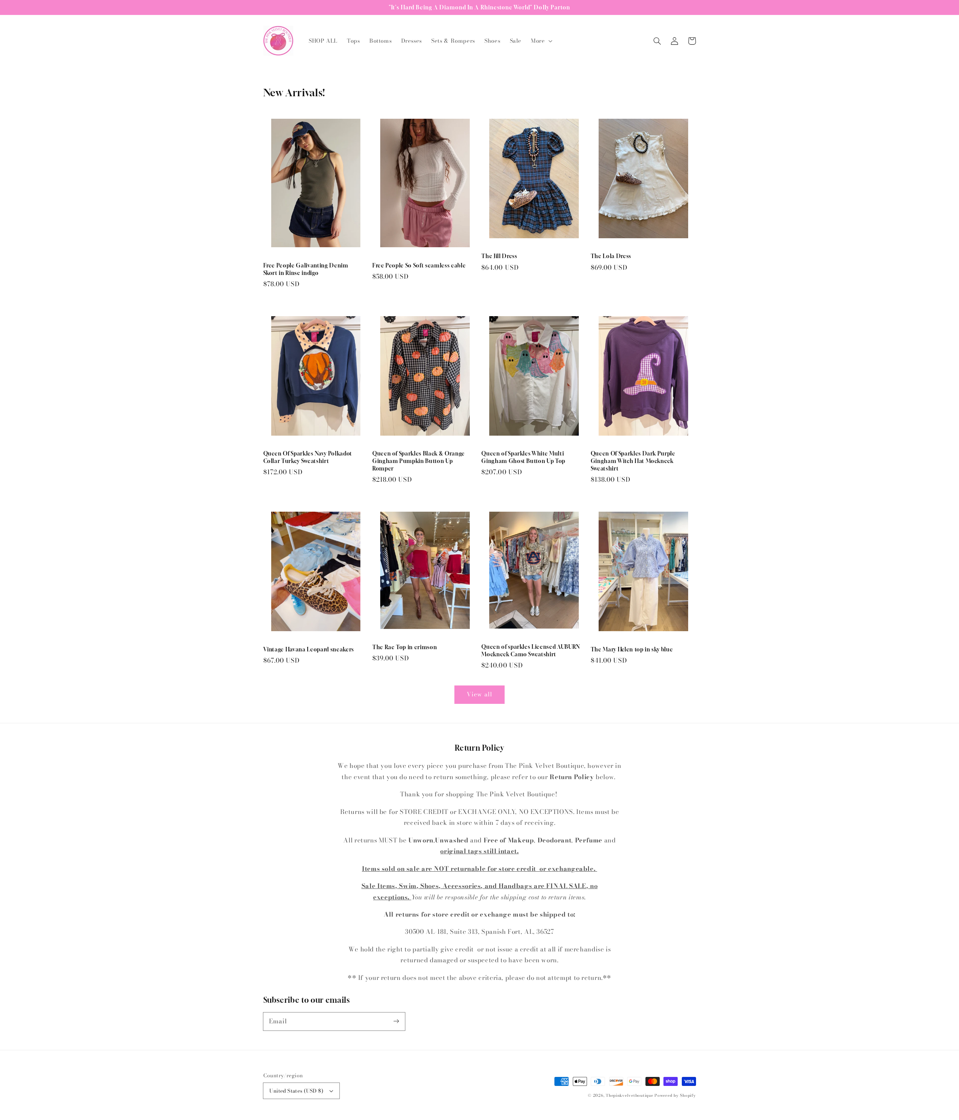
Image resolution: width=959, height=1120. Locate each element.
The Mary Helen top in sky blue (632, 649)
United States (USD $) (296, 1091)
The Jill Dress (499, 256)
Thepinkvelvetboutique (629, 1095)
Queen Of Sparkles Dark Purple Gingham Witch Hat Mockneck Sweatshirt (633, 460)
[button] (541, 41)
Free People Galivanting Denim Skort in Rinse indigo (305, 269)
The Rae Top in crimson (404, 647)
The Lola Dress (611, 256)
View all (479, 694)
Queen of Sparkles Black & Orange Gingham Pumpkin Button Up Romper (418, 460)
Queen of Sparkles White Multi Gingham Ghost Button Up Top (523, 457)
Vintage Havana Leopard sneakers (308, 649)
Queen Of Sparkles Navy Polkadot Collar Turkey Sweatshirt (307, 457)
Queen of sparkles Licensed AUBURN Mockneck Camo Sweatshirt (530, 650)
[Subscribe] (396, 1021)
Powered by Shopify (675, 1095)
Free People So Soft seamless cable (419, 265)
